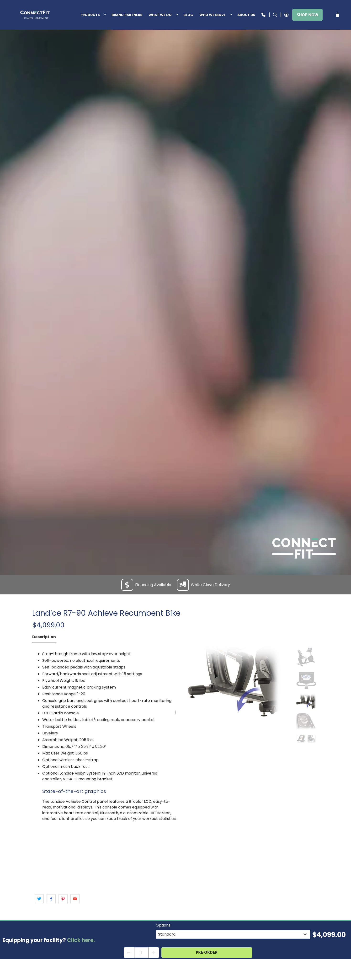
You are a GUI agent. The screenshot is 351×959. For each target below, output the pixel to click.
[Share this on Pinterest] (63, 898)
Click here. (81, 940)
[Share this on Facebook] (51, 898)
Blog (188, 14)
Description (44, 637)
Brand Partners (127, 14)
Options (163, 925)
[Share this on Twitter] (39, 898)
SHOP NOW (307, 14)
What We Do (160, 14)
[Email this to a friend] (75, 898)
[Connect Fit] (35, 14)
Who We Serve (212, 14)
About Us (246, 14)
